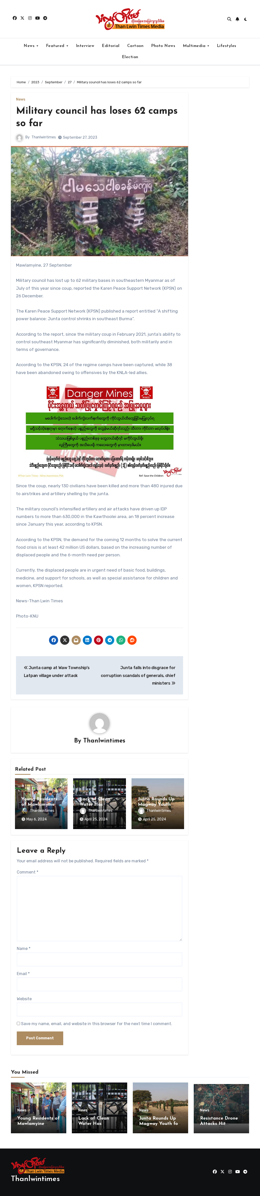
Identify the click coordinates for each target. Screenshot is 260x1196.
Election (130, 57)
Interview (85, 46)
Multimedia (195, 46)
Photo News (163, 46)
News (30, 46)
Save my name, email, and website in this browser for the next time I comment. (96, 1023)
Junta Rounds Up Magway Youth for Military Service (159, 1124)
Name (23, 948)
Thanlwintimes (43, 137)
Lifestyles (226, 46)
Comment (27, 872)
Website (24, 998)
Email (23, 973)
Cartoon (135, 46)
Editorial (111, 46)
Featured (56, 46)
